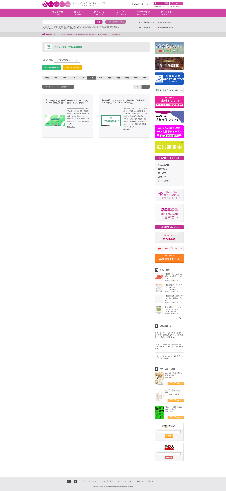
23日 (91, 78)
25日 (109, 78)
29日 (145, 78)
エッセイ (78, 13)
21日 (73, 78)
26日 (118, 78)
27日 (127, 78)
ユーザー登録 (162, 3)
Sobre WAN (163, 181)
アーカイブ (166, 13)
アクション (99, 13)
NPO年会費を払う (166, 27)
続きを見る (71, 127)
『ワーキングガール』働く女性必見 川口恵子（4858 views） (169, 357)
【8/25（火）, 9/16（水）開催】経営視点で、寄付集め (174, 276)
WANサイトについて (142, 4)
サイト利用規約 (107, 481)
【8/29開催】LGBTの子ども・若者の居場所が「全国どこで (174, 298)
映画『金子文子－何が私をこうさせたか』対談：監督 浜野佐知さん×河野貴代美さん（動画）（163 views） (169, 335)
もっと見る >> (179, 318)
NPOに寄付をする (166, 22)
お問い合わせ (152, 481)
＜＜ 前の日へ (50, 87)
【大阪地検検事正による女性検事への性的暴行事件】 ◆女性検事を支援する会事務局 (89, 34)
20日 (65, 78)
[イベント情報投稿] (51, 67)
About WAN (163, 165)
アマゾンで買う (176, 383)
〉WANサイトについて (169, 158)
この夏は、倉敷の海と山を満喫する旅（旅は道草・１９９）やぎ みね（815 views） (169, 347)
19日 (56, 78)
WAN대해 (162, 177)
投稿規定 (140, 481)
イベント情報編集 (72, 67)
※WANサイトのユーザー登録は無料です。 (169, 6)
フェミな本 (57, 13)
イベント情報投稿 (51, 67)
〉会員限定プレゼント (169, 227)
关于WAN (162, 173)
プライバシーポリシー (90, 481)
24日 (100, 78)
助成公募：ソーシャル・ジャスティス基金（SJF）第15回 (174, 309)
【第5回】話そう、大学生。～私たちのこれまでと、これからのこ (174, 287)
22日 (82, 78)
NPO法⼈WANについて (147, 22)
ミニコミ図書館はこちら (115, 22)
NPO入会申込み (144, 27)
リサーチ (121, 13)
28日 (136, 78)
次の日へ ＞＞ (66, 87)
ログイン (177, 3)
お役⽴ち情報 (143, 13)
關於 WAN (162, 169)
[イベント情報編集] (72, 67)
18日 (47, 78)
